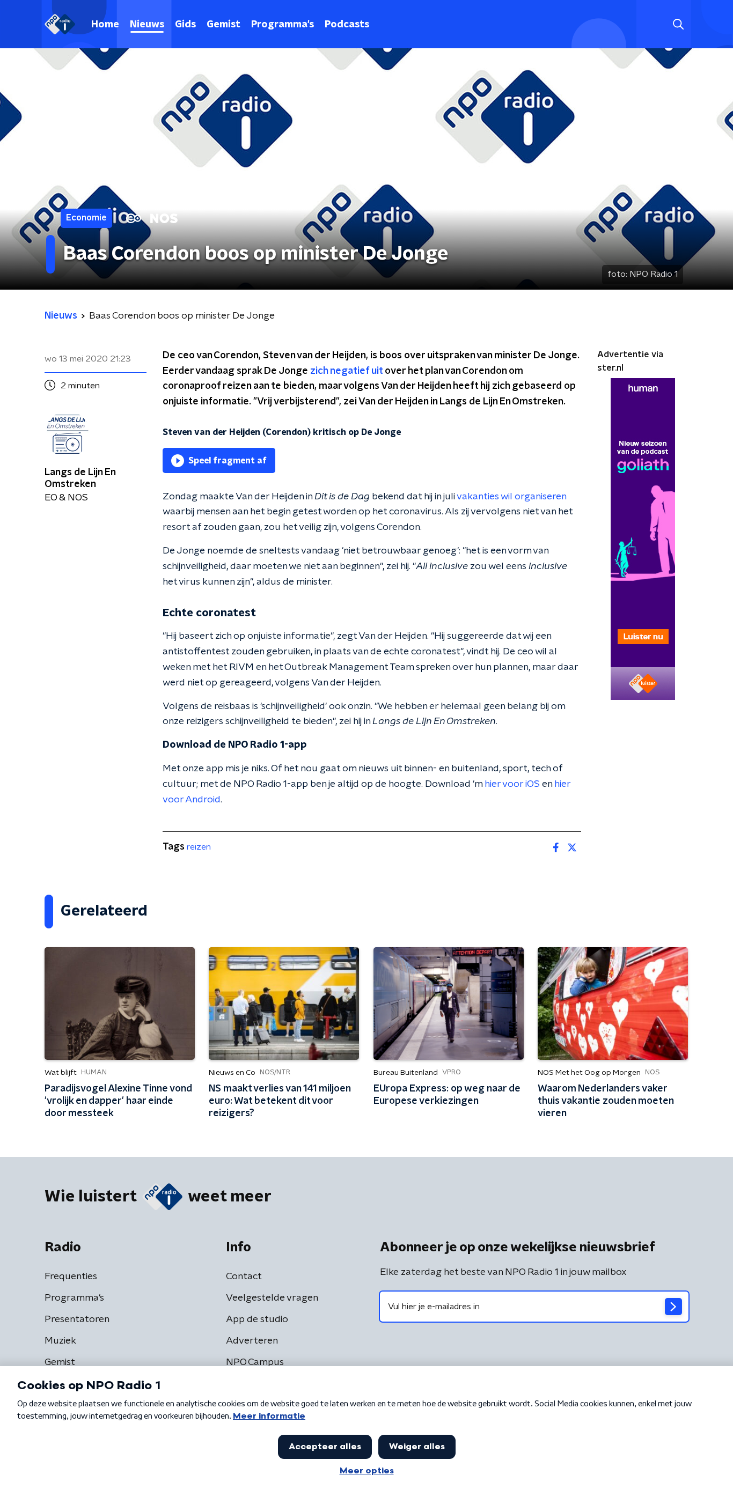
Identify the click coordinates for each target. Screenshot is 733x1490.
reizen (199, 847)
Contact (244, 1276)
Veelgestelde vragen (272, 1298)
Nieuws (147, 24)
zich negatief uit (346, 371)
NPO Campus (255, 1362)
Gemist (223, 24)
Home (105, 24)
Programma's (282, 24)
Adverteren (252, 1341)
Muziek (60, 1341)
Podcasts (347, 24)
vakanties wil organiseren (511, 496)
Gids (185, 24)
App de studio (257, 1319)
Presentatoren (77, 1319)
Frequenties (71, 1276)
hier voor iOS (512, 784)
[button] (678, 24)
